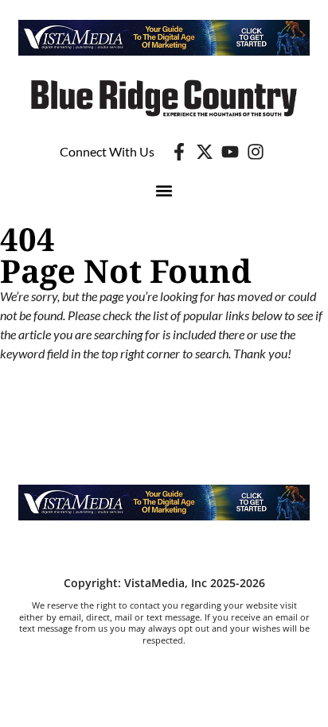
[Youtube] (230, 151)
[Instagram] (255, 151)
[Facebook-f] (179, 151)
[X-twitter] (204, 151)
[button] (164, 191)
